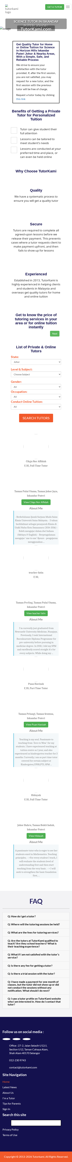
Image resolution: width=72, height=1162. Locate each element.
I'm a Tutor (9, 1098)
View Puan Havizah (36, 724)
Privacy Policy (11, 1129)
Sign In (6, 1109)
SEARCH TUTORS (36, 418)
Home (6, 1081)
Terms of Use (10, 1135)
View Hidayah (36, 835)
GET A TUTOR (54, 6)
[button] (36, 916)
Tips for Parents (12, 1103)
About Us (8, 1092)
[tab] (36, 916)
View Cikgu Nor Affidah (36, 502)
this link (20, 99)
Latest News (10, 1087)
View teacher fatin (36, 613)
